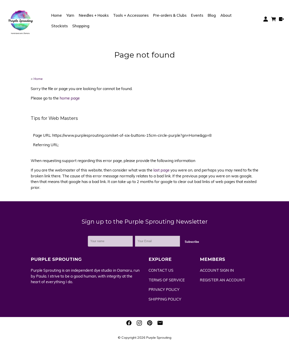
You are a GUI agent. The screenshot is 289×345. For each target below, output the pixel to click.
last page (161, 170)
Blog (212, 15)
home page (70, 98)
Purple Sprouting (158, 338)
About (226, 15)
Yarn (70, 15)
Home (56, 15)
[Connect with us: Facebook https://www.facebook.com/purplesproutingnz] (129, 323)
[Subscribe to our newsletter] (160, 323)
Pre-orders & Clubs (169, 15)
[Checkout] (281, 19)
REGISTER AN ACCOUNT (222, 280)
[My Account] (266, 19)
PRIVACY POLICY (164, 289)
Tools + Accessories (131, 15)
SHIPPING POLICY (165, 299)
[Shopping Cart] (273, 20)
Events (197, 15)
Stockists (59, 25)
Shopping (80, 25)
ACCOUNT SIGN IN (217, 270)
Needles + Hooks (94, 15)
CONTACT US (161, 270)
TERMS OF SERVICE (167, 280)
